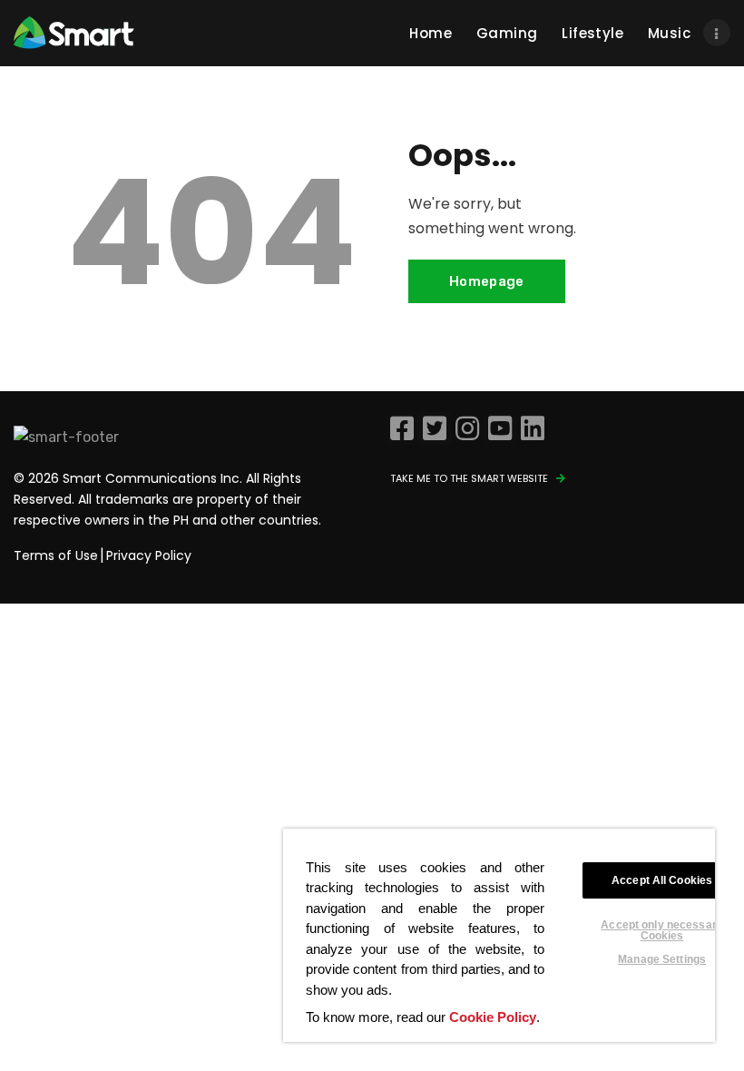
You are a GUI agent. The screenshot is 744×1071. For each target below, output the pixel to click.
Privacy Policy (148, 555)
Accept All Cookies (662, 880)
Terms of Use (56, 555)
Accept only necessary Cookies (662, 925)
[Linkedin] (532, 428)
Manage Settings (662, 959)
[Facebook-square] (402, 428)
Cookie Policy (492, 1017)
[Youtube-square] (500, 428)
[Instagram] (467, 428)
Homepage (486, 281)
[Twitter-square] (434, 428)
